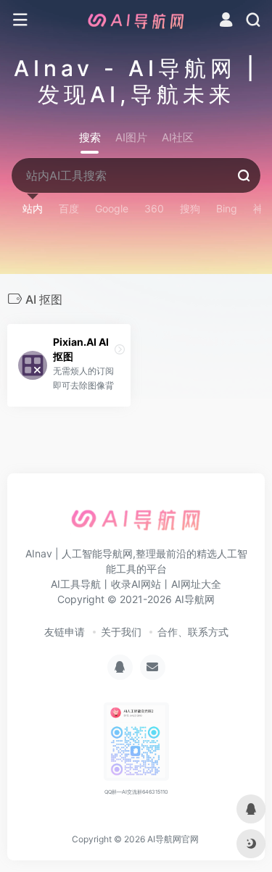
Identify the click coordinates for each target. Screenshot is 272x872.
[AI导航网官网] (136, 20)
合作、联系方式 (192, 632)
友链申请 (64, 632)
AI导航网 (195, 599)
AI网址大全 (196, 584)
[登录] (226, 21)
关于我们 (121, 632)
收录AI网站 (136, 584)
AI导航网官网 (173, 839)
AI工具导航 (76, 584)
